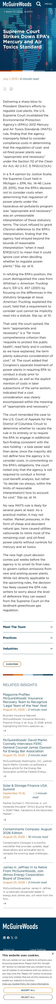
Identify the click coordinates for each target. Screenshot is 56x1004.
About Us (8, 949)
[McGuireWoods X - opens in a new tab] (12, 937)
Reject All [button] (28, 997)
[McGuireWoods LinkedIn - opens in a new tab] (4, 937)
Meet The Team (14, 627)
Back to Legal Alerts (19, 12)
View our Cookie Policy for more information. (25, 984)
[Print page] (11, 89)
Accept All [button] (28, 990)
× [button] (53, 954)
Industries (10, 648)
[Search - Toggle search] (38, 4)
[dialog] (28, 977)
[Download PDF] (5, 89)
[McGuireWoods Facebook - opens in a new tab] (8, 937)
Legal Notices (38, 949)
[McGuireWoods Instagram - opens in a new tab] (16, 937)
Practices (10, 638)
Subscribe (12, 664)
